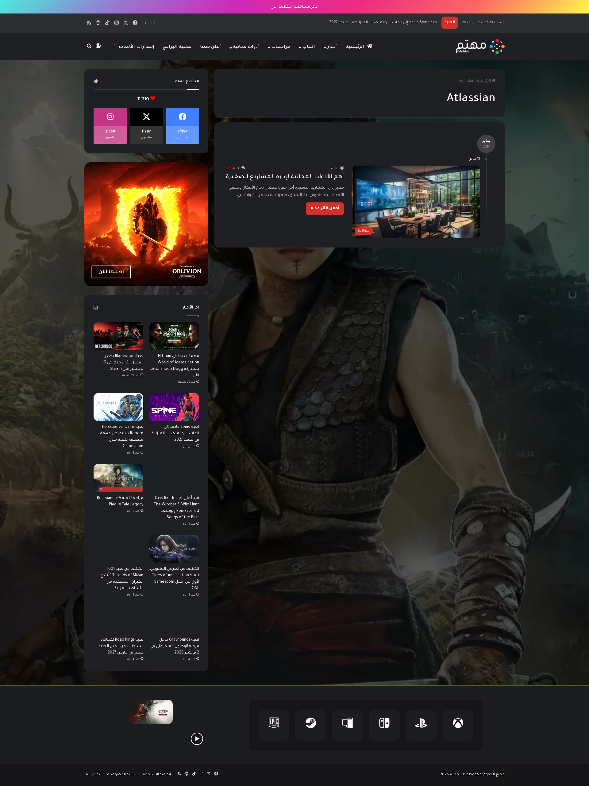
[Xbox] (458, 725)
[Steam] (310, 725)
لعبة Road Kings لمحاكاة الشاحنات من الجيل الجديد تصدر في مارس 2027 (120, 646)
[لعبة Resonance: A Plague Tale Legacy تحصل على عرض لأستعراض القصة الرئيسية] (196, 739)
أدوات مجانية (246, 47)
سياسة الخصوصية (123, 775)
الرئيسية (355, 47)
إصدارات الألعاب (131, 46)
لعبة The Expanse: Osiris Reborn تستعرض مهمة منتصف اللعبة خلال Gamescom (366, 23)
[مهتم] (480, 46)
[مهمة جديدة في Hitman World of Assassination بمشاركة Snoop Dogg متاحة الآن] (174, 336)
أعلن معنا (210, 47)
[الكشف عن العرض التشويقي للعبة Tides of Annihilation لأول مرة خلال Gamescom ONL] (174, 549)
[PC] (347, 725)
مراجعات (280, 47)
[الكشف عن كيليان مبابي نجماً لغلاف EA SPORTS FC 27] (105, 739)
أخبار (332, 47)
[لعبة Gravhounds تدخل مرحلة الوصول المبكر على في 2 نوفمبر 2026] (174, 620)
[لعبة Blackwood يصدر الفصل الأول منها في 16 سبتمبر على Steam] (118, 336)
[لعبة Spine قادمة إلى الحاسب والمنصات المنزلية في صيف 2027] (174, 407)
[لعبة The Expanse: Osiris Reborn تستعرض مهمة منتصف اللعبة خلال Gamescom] (118, 407)
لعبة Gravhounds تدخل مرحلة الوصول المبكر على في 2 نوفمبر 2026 (174, 646)
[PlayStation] (421, 725)
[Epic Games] (274, 725)
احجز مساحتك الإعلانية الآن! (294, 7)
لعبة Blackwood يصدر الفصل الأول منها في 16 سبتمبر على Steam (122, 362)
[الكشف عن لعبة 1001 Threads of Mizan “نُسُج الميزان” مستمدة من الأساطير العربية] (118, 549)
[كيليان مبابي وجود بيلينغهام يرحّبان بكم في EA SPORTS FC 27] (151, 739)
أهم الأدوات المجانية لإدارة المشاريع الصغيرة (285, 177)
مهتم (335, 169)
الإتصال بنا (94, 775)
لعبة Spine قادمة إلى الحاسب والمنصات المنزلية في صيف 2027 (175, 433)
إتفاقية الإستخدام (157, 775)
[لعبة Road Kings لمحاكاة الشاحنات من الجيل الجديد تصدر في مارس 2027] (118, 620)
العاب (308, 47)
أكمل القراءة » (324, 208)
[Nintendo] (384, 725)
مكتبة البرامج (177, 47)
